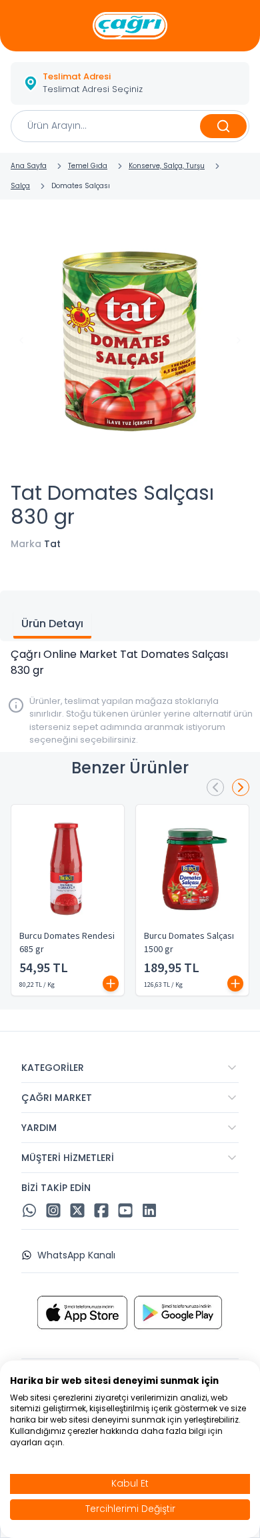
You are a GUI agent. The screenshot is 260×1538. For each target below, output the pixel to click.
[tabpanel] (130, 663)
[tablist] (130, 616)
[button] (130, 83)
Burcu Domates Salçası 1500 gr (189, 942)
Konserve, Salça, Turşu (167, 166)
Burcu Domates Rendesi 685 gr (67, 942)
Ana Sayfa (29, 166)
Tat (52, 543)
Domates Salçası (80, 186)
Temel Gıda (87, 166)
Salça (20, 186)
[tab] (52, 625)
